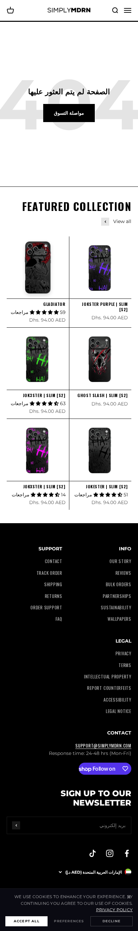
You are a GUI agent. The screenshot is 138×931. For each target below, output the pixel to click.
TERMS (125, 665)
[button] (45, 312)
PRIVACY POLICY (114, 909)
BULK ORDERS (118, 584)
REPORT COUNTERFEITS (109, 688)
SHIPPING (53, 584)
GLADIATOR (54, 304)
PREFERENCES (69, 921)
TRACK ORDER (49, 573)
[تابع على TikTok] (92, 853)
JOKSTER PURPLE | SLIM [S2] (105, 306)
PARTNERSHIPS (117, 596)
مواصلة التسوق (69, 113)
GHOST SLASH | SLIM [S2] (102, 395)
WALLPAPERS (119, 619)
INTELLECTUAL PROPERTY (107, 676)
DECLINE (111, 921)
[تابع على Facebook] (126, 853)
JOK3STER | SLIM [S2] (44, 395)
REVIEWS (123, 573)
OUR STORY (120, 561)
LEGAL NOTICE (118, 711)
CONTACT (53, 561)
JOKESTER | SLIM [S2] (107, 486)
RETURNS (53, 596)
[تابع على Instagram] (109, 853)
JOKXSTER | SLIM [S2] (44, 486)
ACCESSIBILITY (117, 700)
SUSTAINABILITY (116, 607)
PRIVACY (123, 653)
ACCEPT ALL (27, 921)
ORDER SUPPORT (46, 607)
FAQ (59, 619)
